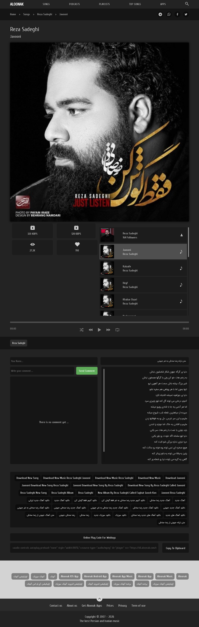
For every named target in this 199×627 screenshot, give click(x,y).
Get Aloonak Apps (92, 605)
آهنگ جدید (180, 500)
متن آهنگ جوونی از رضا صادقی (40, 515)
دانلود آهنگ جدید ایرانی (39, 500)
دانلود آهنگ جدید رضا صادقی (145, 507)
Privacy (122, 605)
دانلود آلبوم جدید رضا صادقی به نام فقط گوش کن (123, 500)
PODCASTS (74, 4)
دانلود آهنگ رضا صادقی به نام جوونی (33, 507)
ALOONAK (17, 4)
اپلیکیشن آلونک (20, 576)
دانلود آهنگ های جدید (175, 515)
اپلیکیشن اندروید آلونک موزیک (68, 583)
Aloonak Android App (95, 576)
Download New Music (149, 478)
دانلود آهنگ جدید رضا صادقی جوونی (70, 507)
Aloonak (182, 576)
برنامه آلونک (142, 583)
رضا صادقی (84, 515)
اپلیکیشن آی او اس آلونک (38, 583)
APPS (163, 4)
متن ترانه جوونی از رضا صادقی (172, 522)
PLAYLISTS (104, 4)
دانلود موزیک (120, 515)
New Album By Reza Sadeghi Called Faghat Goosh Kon (127, 492)
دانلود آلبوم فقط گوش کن (85, 500)
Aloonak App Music (122, 576)
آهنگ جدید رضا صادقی (160, 500)
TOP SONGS (135, 4)
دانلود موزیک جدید (102, 515)
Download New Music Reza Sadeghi (114, 478)
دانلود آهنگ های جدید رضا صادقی (146, 515)
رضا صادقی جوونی (67, 515)
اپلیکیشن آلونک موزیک (163, 583)
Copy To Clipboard (175, 548)
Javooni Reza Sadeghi (173, 492)
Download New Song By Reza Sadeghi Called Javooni (156, 485)
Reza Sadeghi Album (62, 492)
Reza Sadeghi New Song (33, 492)
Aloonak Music (165, 576)
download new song (27, 478)
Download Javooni (175, 478)
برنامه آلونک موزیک (122, 583)
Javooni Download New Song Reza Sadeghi (45, 485)
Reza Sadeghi (44, 14)
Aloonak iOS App (70, 576)
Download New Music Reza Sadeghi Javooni (66, 478)
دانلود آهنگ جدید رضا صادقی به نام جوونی (109, 507)
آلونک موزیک (39, 576)
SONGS (46, 4)
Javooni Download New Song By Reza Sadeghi (98, 485)
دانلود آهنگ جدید (62, 500)
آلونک (52, 576)
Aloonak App (145, 576)
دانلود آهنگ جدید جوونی (174, 507)
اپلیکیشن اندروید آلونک (98, 583)
